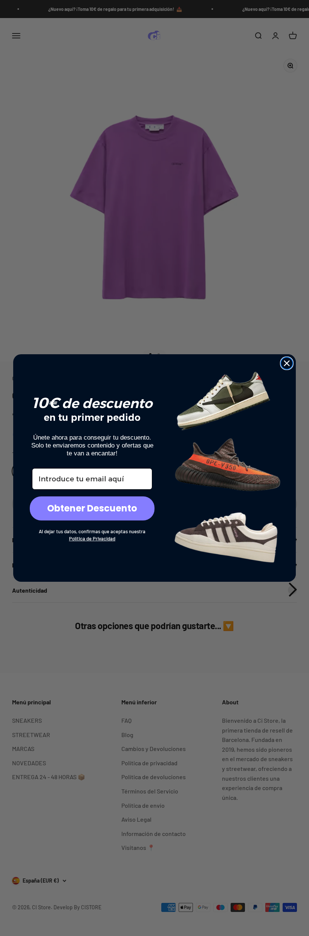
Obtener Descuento (92, 508)
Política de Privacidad (92, 539)
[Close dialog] (287, 363)
